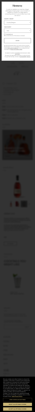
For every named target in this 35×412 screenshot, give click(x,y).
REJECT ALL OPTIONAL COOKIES (17, 404)
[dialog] (17, 206)
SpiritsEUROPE (23, 56)
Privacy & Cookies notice (16, 49)
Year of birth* (7, 26)
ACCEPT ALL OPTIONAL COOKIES (17, 409)
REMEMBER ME (9, 34)
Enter (17, 41)
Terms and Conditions (12, 48)
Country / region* (9, 18)
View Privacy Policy (17, 396)
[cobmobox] (17, 22)
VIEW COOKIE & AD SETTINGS (17, 399)
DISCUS (28, 56)
